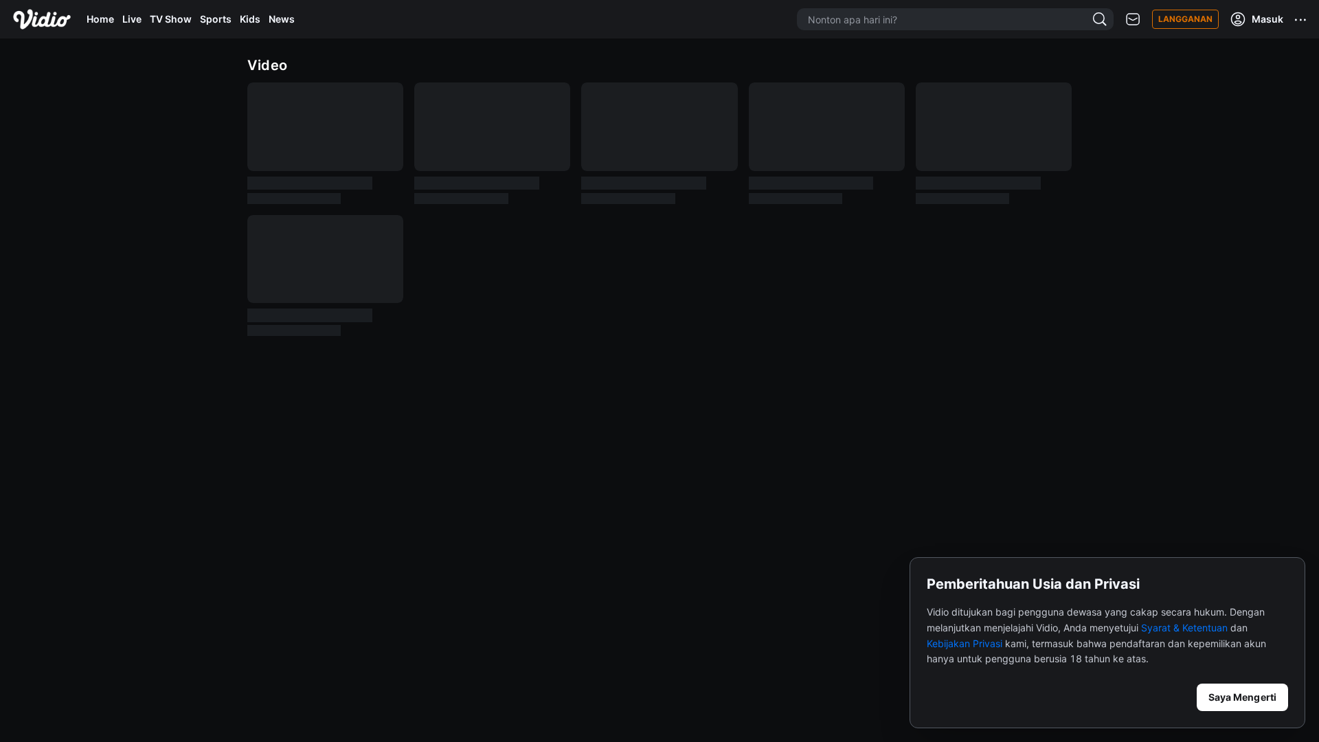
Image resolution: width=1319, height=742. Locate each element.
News (282, 19)
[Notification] (1133, 19)
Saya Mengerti (1242, 697)
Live (132, 19)
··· (1301, 19)
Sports (216, 19)
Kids (250, 19)
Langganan (1185, 19)
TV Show (171, 19)
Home (100, 19)
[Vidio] (42, 19)
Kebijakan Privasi (964, 643)
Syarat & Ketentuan (1184, 627)
